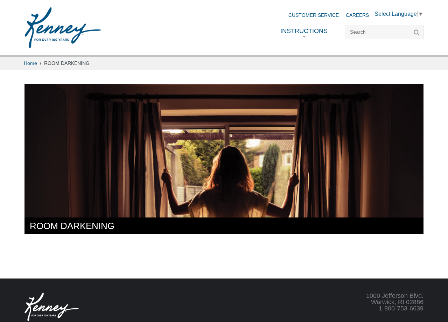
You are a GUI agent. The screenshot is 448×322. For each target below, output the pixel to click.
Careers (357, 15)
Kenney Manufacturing (62, 27)
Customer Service (313, 15)
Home (30, 63)
